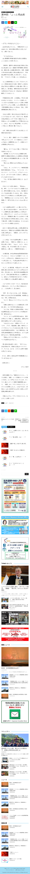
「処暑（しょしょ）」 (14, 852)
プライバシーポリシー (10, 870)
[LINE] (15, 22)
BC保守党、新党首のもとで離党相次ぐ (17, 687)
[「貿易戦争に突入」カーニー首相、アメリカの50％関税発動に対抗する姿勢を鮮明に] (4, 683)
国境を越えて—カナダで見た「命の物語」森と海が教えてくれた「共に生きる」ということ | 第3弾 (18, 766)
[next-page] (4, 470)
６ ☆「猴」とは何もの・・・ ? (17, 456)
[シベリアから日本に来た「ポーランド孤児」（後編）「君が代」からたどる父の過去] (15, 575)
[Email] (12, 22)
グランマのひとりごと (15, 10)
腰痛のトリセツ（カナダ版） (15, 858)
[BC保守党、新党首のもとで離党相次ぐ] (4, 689)
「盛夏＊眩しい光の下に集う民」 (18, 443)
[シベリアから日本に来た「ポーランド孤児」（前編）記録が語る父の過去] (4, 599)
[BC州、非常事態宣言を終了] (15, 656)
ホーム (2, 10)
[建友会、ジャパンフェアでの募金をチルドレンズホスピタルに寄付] (4, 760)
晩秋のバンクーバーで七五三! (7, 420)
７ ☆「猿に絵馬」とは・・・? (17, 437)
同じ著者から (11, 426)
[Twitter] (6, 22)
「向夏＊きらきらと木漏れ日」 (17, 450)
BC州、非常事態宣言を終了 (10, 668)
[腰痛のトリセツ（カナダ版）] (4, 860)
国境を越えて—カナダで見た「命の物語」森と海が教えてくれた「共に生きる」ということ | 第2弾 (18, 773)
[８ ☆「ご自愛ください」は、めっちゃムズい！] (4, 432)
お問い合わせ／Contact (19, 870)
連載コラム (7, 10)
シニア (6, 403)
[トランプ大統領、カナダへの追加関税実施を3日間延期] (4, 817)
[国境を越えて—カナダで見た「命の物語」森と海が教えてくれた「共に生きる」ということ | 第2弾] (4, 773)
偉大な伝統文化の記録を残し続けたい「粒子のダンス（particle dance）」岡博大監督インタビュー (18, 606)
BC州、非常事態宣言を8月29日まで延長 (18, 694)
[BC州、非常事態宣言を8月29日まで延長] (4, 696)
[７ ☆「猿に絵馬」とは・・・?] (4, 438)
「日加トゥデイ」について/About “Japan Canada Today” (14, 868)
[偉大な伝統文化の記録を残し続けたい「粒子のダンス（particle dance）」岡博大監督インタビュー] (4, 606)
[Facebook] (2, 22)
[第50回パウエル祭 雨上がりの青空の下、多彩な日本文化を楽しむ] (15, 740)
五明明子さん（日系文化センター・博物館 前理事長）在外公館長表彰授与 (22, 421)
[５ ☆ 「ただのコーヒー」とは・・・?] (4, 465)
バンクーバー (11, 403)
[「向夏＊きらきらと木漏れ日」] (4, 451)
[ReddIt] (9, 22)
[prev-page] (2, 470)
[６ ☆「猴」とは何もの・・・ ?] (4, 458)
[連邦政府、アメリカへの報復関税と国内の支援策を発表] (4, 676)
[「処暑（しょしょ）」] (4, 854)
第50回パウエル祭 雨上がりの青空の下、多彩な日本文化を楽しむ (14, 749)
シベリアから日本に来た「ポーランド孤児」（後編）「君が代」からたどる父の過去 (15, 588)
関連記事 (4, 426)
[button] (2, 7)
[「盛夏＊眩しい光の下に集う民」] (4, 445)
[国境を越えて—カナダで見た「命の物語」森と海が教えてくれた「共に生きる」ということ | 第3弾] (4, 766)
